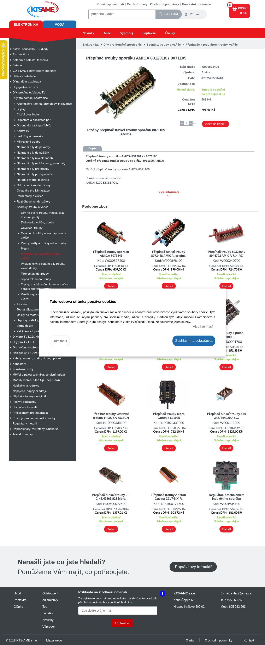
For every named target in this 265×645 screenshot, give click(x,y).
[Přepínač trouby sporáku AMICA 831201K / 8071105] (126, 93)
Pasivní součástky (24, 401)
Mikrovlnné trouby (28, 141)
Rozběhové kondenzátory (33, 201)
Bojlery (21, 109)
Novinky (88, 33)
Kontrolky (23, 130)
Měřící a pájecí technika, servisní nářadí (39, 374)
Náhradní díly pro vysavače (35, 174)
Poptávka (149, 33)
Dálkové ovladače (24, 76)
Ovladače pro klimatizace (33, 190)
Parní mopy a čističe (30, 196)
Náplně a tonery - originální (30, 396)
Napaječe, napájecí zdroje (30, 391)
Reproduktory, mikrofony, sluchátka (36, 428)
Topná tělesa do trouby (36, 279)
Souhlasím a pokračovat (194, 341)
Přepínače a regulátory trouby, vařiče (41, 256)
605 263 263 (237, 606)
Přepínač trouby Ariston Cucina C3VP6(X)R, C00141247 (168, 498)
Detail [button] (111, 286)
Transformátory (23, 434)
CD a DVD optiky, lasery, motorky (34, 70)
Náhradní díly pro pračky (33, 168)
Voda (60, 24)
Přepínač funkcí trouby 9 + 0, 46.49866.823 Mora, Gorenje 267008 (111, 498)
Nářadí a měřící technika (33, 179)
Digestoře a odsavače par (34, 119)
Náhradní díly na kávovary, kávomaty (41, 163)
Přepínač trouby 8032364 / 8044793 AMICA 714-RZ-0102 (226, 255)
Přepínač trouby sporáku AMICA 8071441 (111, 253)
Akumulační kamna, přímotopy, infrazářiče (44, 103)
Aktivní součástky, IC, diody (30, 49)
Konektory (19, 363)
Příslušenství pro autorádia (30, 412)
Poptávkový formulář (193, 567)
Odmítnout (60, 341)
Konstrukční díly (23, 369)
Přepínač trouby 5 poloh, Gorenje (226, 334)
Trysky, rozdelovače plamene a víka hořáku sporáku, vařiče (44, 286)
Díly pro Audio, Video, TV (29, 92)
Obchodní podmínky (164, 4)
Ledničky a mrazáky (30, 136)
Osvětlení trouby (31, 227)
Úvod (17, 593)
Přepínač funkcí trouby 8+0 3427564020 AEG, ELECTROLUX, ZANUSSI (226, 417)
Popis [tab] (92, 148)
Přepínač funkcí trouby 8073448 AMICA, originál (168, 253)
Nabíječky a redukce (26, 385)
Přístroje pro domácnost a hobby (34, 418)
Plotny (25, 248)
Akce (107, 33)
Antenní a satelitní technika (30, 60)
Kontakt (249, 640)
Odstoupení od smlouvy (50, 597)
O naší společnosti (110, 4)
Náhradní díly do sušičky (33, 152)
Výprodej (126, 33)
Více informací (203, 326)
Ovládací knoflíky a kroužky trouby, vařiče (43, 235)
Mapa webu (54, 640)
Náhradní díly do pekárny (33, 147)
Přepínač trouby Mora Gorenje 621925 (168, 415)
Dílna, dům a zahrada (27, 81)
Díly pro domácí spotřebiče (30, 97)
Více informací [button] (168, 192)
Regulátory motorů (25, 423)
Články (170, 33)
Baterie (17, 65)
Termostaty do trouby (35, 273)
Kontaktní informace (196, 4)
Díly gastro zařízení (25, 87)
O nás (190, 640)
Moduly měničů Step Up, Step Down (36, 380)
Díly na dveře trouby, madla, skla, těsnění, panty (43, 215)
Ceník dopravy (137, 4)
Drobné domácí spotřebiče (34, 125)
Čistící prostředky (28, 114)
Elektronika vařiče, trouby (37, 222)
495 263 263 (235, 600)
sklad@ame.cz (241, 593)
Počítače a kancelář (26, 407)
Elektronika (26, 24)
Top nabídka (47, 610)
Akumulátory (21, 54)
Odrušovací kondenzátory (34, 185)
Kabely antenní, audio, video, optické (37, 358)
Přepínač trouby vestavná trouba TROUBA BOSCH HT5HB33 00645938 (111, 417)
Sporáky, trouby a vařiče (32, 207)
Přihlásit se (122, 623)
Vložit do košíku (215, 124)
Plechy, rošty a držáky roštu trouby (43, 243)
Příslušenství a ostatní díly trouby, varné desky (43, 266)
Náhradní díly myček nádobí (35, 158)
